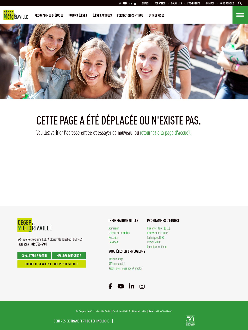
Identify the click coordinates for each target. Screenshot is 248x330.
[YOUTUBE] (125, 3)
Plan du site (139, 311)
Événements (193, 3)
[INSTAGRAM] (135, 3)
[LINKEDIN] (130, 3)
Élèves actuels (102, 15)
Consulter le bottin (34, 255)
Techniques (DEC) (156, 237)
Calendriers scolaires (119, 232)
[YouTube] (120, 286)
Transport (113, 242)
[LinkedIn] (131, 286)
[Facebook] (110, 286)
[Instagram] (142, 286)
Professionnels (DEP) (157, 232)
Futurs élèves (78, 15)
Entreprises (156, 15)
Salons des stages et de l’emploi (125, 268)
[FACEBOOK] (120, 3)
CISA (154, 320)
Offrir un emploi (116, 263)
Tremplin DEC (154, 242)
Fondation (160, 3)
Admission (113, 228)
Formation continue (130, 15)
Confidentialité (121, 311)
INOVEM (175, 320)
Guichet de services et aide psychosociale (51, 264)
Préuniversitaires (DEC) (158, 228)
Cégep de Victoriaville (15, 15)
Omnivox (210, 3)
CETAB (128, 320)
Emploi (145, 3)
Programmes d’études (48, 15)
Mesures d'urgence (69, 255)
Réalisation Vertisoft (160, 311)
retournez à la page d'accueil (165, 132)
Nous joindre (227, 3)
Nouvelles (176, 3)
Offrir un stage (115, 259)
